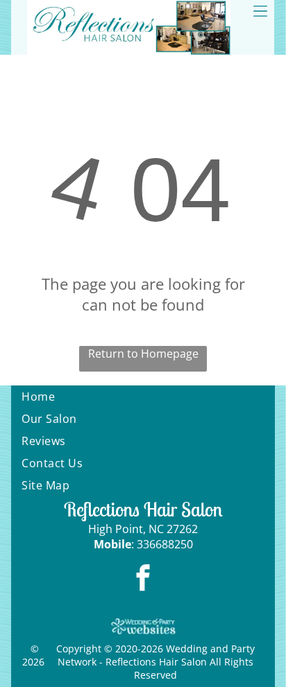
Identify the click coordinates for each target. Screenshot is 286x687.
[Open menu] (260, 11)
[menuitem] (143, 396)
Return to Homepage (143, 353)
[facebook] (143, 579)
